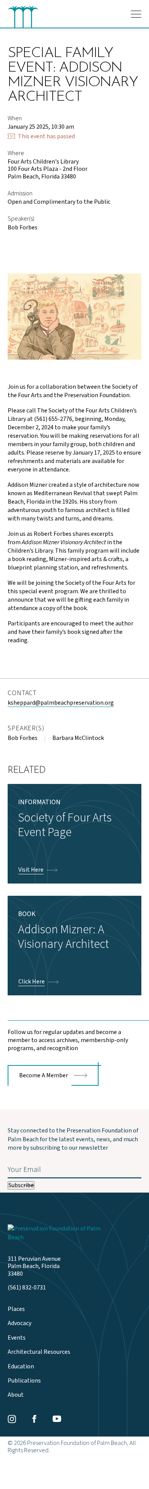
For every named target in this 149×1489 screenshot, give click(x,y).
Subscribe (21, 1185)
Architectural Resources (39, 1352)
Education (21, 1366)
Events (17, 1338)
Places (16, 1309)
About (16, 1395)
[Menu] (136, 14)
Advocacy (19, 1323)
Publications (24, 1380)
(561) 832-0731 (27, 1287)
